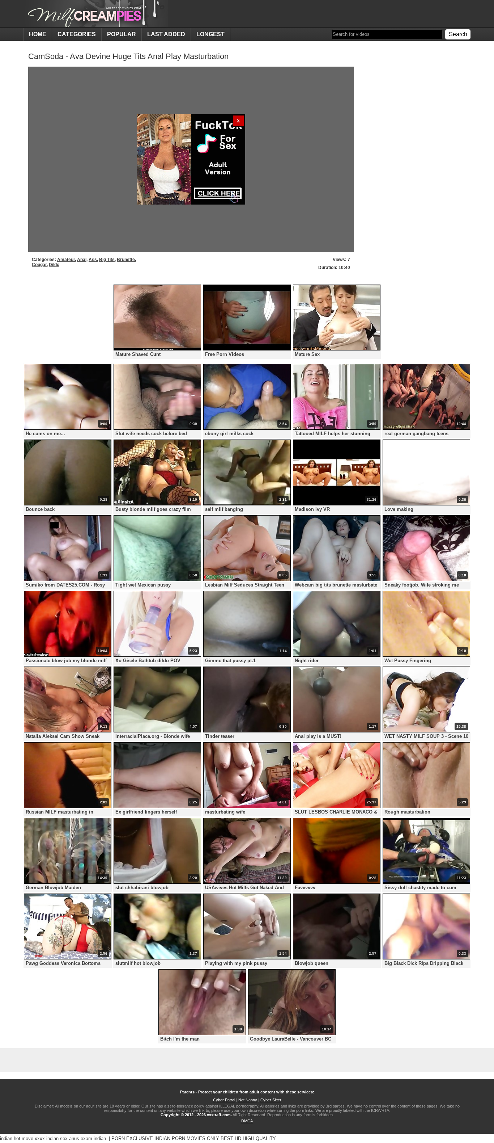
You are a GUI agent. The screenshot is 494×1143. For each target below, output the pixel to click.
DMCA (247, 1121)
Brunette (126, 259)
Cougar (39, 264)
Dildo (54, 264)
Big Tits (107, 259)
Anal (81, 259)
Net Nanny (247, 1100)
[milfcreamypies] (96, 13)
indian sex (57, 1138)
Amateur (66, 259)
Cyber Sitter (270, 1100)
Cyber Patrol (224, 1100)
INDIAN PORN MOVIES (179, 1138)
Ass (93, 259)
